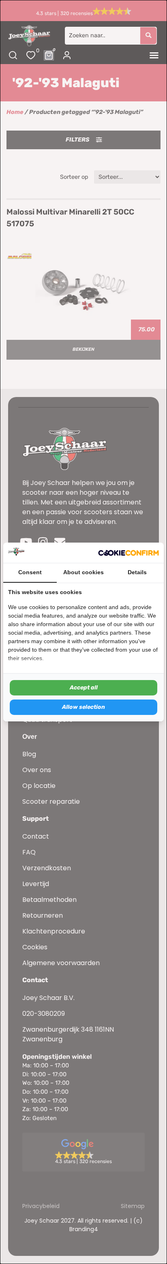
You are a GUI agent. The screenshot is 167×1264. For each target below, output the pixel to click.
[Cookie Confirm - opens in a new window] (128, 552)
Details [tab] (137, 572)
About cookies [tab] (83, 572)
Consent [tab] (30, 572)
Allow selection (83, 707)
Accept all (84, 687)
